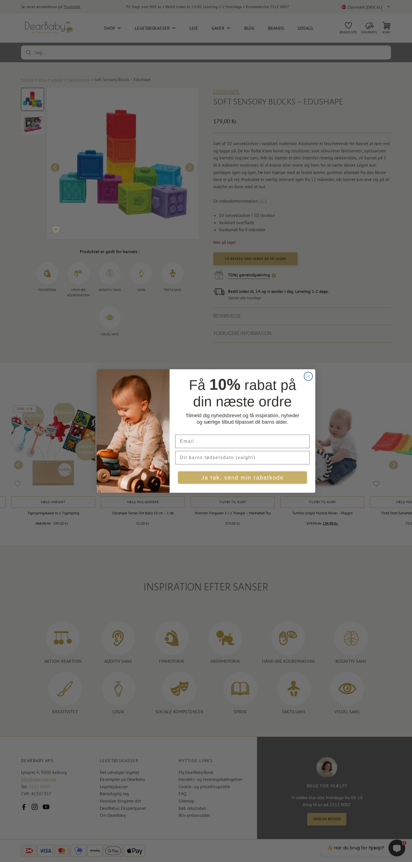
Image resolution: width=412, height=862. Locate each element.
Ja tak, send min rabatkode (242, 477)
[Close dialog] (308, 376)
